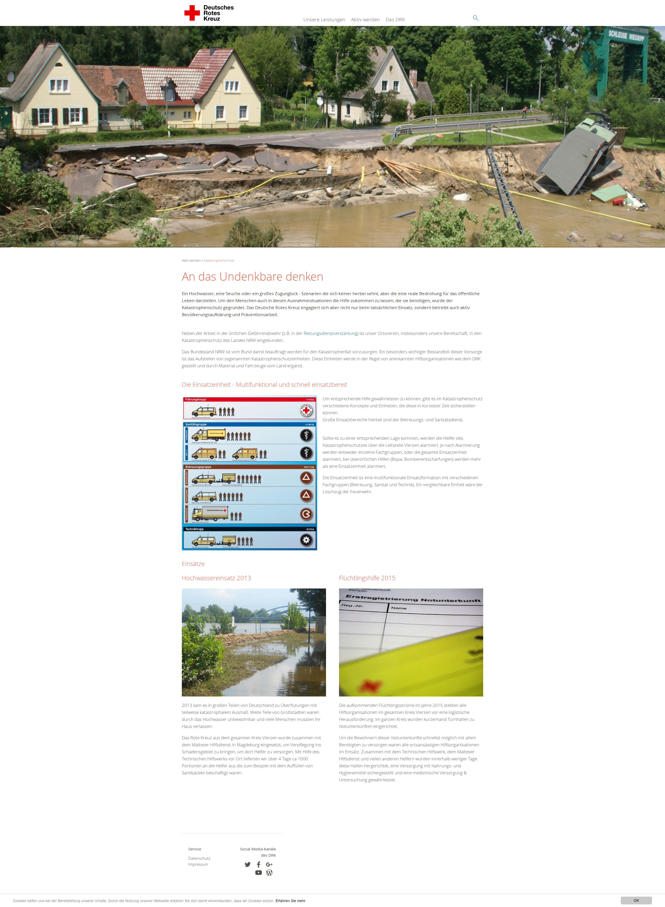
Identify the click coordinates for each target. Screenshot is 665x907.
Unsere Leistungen (324, 19)
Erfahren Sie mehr (290, 900)
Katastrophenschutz (219, 260)
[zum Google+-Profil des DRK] (269, 864)
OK (636, 900)
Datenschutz (199, 858)
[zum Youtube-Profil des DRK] (258, 872)
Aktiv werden (365, 19)
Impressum (198, 864)
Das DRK (395, 19)
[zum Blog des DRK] (269, 872)
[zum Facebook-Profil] (247, 864)
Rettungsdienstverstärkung (330, 333)
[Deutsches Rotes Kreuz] (209, 13)
